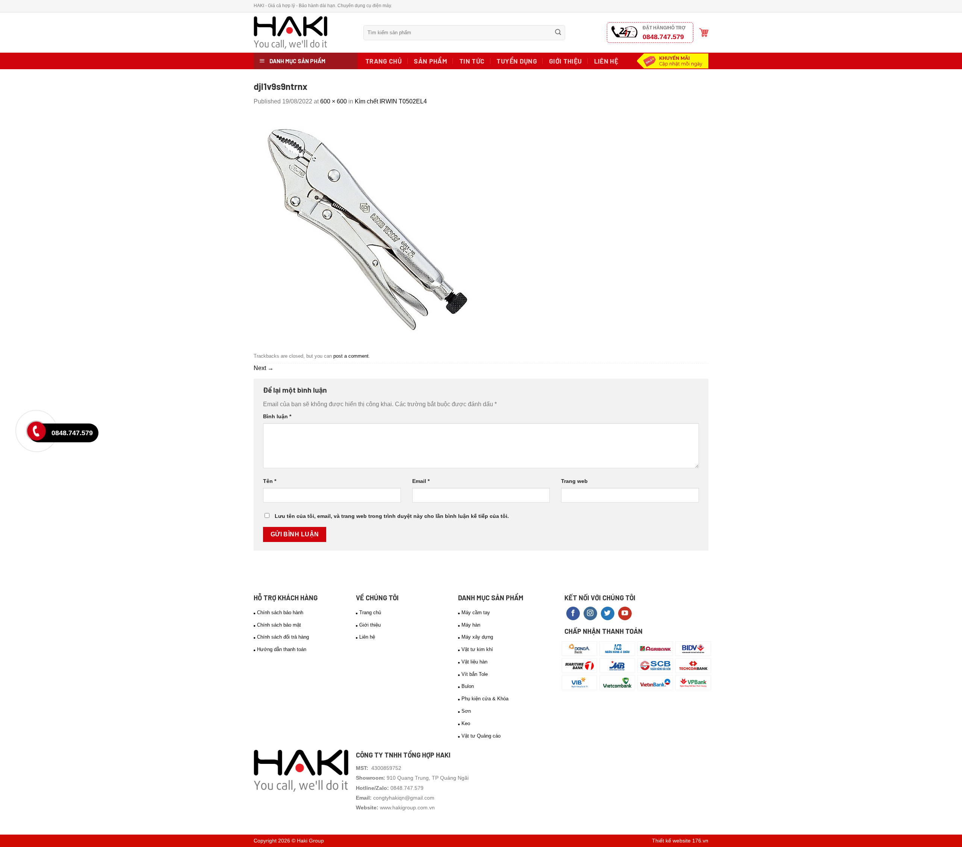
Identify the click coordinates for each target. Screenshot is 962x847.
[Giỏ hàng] (703, 32)
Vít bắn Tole (474, 674)
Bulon (467, 686)
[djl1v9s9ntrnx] (366, 228)
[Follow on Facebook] (573, 614)
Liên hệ (606, 61)
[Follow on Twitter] (607, 614)
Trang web (574, 481)
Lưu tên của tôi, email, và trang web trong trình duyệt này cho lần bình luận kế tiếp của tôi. (392, 516)
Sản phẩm (430, 61)
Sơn (466, 711)
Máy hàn (470, 625)
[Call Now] (38, 433)
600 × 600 (333, 101)
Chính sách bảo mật (279, 625)
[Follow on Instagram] (590, 614)
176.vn (700, 841)
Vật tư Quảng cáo (481, 736)
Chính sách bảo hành (280, 612)
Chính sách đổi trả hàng (283, 637)
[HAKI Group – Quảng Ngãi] (303, 32)
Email (421, 481)
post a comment (351, 356)
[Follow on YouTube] (625, 614)
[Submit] (558, 32)
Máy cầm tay (475, 612)
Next (264, 368)
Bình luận (277, 416)
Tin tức (471, 61)
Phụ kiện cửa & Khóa (484, 698)
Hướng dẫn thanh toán (281, 649)
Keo (465, 723)
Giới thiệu (565, 61)
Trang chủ (383, 61)
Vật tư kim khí (477, 649)
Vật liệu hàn (474, 662)
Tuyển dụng (516, 61)
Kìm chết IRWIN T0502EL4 (391, 101)
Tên (269, 481)
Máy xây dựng (477, 637)
